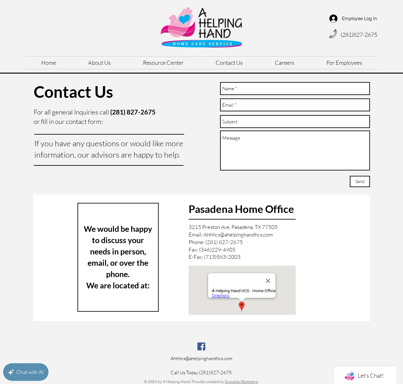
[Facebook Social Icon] (201, 346)
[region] (201, 258)
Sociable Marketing (241, 382)
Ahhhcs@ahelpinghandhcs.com (238, 234)
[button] (344, 63)
